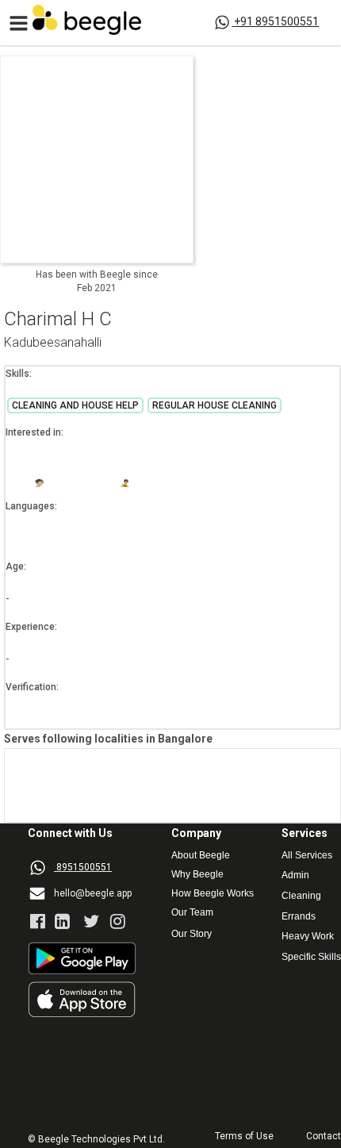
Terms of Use (244, 1136)
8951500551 (84, 867)
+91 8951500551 (276, 21)
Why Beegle (197, 875)
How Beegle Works (212, 894)
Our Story (191, 934)
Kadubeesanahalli (53, 343)
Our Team (192, 913)
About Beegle (200, 855)
